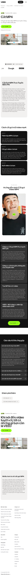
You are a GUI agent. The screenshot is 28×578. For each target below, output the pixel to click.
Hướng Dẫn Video (4, 552)
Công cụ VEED (10, 5)
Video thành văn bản (5, 529)
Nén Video (3, 524)
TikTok (16, 563)
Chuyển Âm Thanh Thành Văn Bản (6, 517)
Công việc (17, 537)
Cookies (16, 544)
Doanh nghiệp (4, 539)
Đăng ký (20, 2)
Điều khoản (17, 541)
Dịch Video (3, 531)
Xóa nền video (17, 515)
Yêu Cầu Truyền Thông (19, 548)
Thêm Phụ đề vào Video (6, 511)
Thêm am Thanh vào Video (6, 509)
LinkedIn (16, 556)
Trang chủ (3, 5)
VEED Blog (3, 545)
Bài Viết (2, 547)
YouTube (16, 554)
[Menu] (26, 2)
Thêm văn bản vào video (6, 514)
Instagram (17, 561)
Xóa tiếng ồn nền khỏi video (20, 513)
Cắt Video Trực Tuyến (18, 5)
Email (16, 566)
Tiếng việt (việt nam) (5, 574)
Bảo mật (16, 539)
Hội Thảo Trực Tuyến (5, 549)
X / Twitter (17, 559)
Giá (1, 537)
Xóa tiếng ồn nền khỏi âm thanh (19, 510)
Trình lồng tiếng (18, 517)
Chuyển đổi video (4, 527)
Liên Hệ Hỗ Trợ (17, 546)
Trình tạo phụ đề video (5, 522)
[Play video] (14, 214)
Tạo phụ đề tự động (5, 520)
